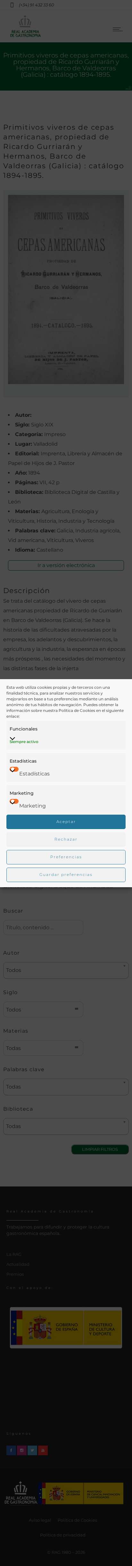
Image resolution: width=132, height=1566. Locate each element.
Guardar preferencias (66, 874)
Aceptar (66, 821)
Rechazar (66, 839)
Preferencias (66, 856)
